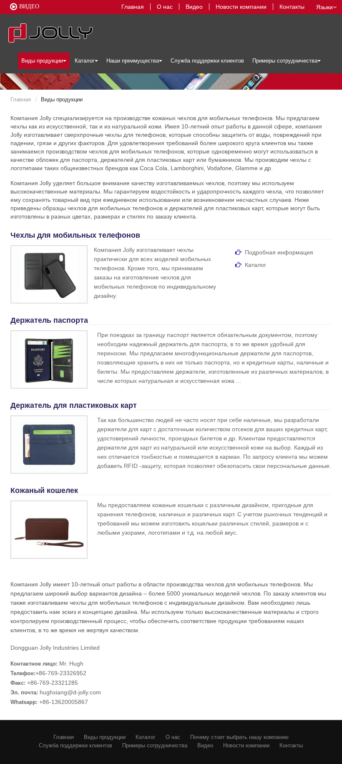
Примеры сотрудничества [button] (284, 61)
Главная (132, 6)
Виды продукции (105, 737)
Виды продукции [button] (42, 61)
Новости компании (241, 6)
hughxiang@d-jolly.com (70, 692)
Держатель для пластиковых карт (73, 405)
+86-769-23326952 (60, 673)
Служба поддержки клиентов (207, 61)
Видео (194, 6)
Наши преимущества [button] (132, 61)
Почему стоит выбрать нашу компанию (239, 737)
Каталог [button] (85, 61)
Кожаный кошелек (44, 490)
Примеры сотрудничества (154, 745)
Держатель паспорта (49, 320)
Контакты (291, 6)
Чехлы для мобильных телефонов (75, 235)
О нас (165, 6)
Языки (324, 7)
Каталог (146, 737)
